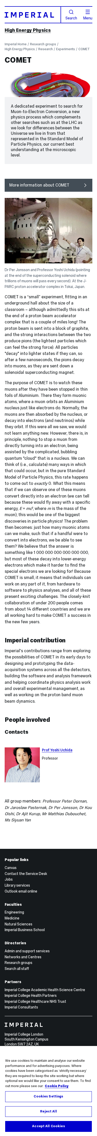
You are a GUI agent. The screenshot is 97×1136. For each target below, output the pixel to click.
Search (71, 18)
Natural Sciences (18, 924)
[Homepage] (33, 14)
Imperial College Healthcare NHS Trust (35, 1001)
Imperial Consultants (21, 1007)
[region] (48, 1091)
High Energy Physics (28, 30)
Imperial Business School (25, 929)
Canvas (11, 867)
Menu (87, 18)
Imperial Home (16, 44)
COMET (84, 49)
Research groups (43, 44)
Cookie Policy (57, 1086)
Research (45, 49)
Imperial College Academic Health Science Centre (45, 989)
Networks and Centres (23, 957)
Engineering (14, 912)
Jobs (9, 879)
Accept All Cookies (48, 1126)
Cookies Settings (48, 1096)
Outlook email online (21, 891)
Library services (17, 885)
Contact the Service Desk (26, 873)
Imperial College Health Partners (31, 995)
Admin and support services (27, 951)
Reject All (48, 1111)
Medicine (12, 918)
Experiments (65, 49)
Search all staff (17, 968)
